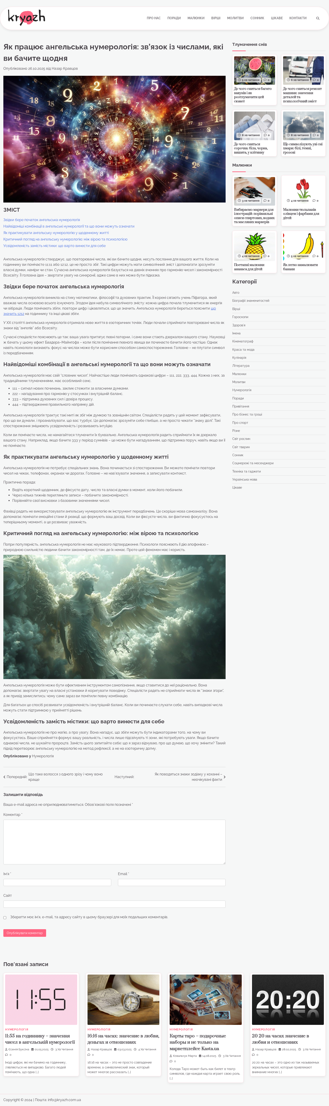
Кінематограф (242, 341)
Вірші (215, 18)
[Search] (317, 18)
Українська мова (244, 479)
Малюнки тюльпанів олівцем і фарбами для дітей (301, 214)
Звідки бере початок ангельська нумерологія (41, 220)
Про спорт (240, 422)
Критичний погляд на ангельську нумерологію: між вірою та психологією (65, 239)
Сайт (7, 895)
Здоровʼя (238, 325)
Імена (236, 333)
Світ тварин (241, 447)
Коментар (12, 815)
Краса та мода (243, 349)
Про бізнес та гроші (247, 414)
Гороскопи (240, 317)
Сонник (257, 18)
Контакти (298, 18)
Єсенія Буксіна (19, 1049)
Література (241, 366)
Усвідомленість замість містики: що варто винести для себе (54, 246)
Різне (236, 431)
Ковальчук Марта (185, 1055)
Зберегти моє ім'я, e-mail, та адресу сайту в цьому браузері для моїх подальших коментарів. (89, 917)
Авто (235, 292)
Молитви (235, 18)
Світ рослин (241, 439)
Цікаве (277, 18)
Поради (174, 18)
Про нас (154, 18)
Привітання (240, 406)
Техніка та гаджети (246, 471)
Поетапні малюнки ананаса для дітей (249, 267)
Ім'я (7, 874)
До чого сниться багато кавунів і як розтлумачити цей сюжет (253, 95)
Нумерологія (43, 756)
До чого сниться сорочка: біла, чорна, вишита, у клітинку (251, 148)
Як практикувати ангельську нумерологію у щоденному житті (56, 233)
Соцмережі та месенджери (252, 463)
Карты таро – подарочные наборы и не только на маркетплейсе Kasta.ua (198, 1042)
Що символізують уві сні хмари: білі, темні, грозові (303, 148)
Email (123, 874)
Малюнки (196, 18)
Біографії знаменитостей (250, 301)
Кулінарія (239, 357)
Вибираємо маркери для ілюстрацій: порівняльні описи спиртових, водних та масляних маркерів (254, 216)
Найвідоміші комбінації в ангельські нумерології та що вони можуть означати (69, 226)
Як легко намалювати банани (300, 267)
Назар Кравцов (65, 68)
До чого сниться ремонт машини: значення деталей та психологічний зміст (302, 95)
